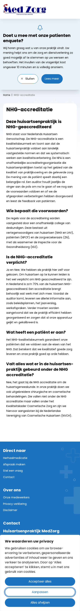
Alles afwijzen (40, 602)
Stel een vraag (13, 471)
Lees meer (52, 79)
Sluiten (30, 79)
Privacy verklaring (15, 504)
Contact (9, 477)
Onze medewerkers (16, 497)
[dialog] (40, 573)
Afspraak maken (14, 464)
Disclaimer (10, 510)
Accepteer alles (40, 581)
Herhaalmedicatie (15, 458)
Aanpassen (40, 592)
